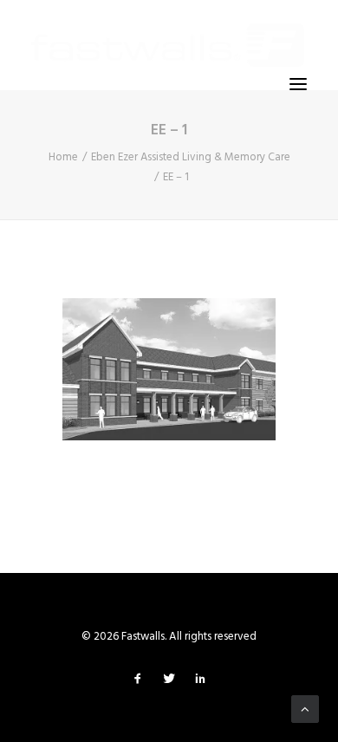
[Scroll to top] (305, 709)
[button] (298, 84)
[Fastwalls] (167, 45)
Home (63, 157)
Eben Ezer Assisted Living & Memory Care (190, 157)
